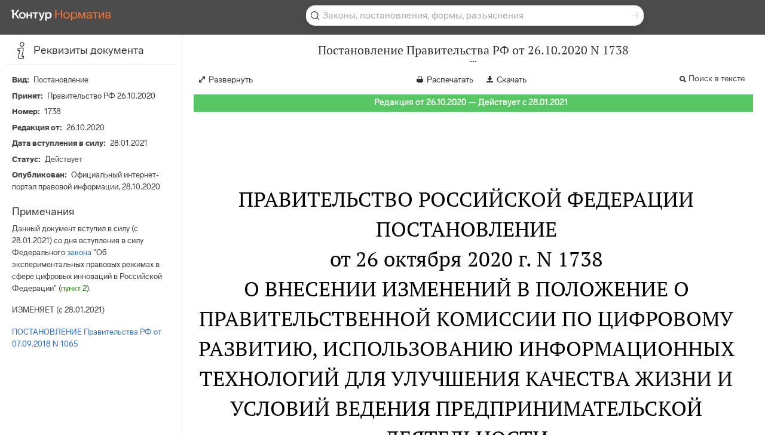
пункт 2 (74, 288)
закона (79, 252)
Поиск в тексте (716, 78)
